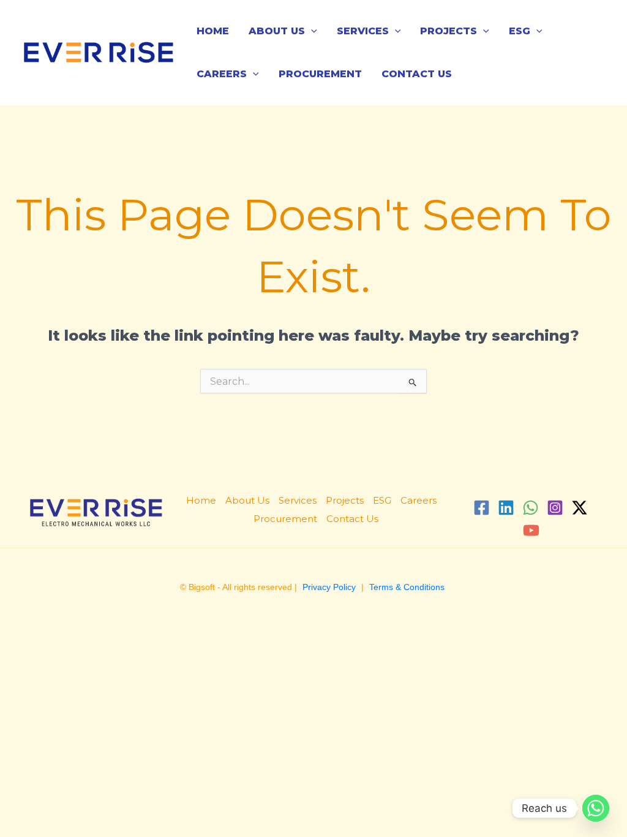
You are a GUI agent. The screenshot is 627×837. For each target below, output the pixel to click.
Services (363, 31)
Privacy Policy (329, 587)
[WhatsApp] (530, 507)
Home (213, 31)
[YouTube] (531, 530)
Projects (448, 31)
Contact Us (416, 74)
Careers (222, 74)
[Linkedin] (506, 507)
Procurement (320, 74)
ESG (519, 31)
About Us (277, 31)
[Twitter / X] (579, 507)
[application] (311, 31)
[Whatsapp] (595, 808)
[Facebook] (481, 507)
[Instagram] (555, 507)
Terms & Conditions (407, 587)
